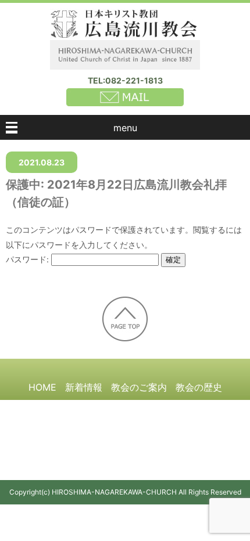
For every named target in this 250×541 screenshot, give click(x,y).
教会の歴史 (199, 387)
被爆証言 (37, 408)
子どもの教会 (60, 429)
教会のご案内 (139, 387)
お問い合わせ (125, 451)
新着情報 (83, 387)
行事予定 (115, 429)
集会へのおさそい (194, 408)
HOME (42, 387)
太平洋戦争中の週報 (106, 408)
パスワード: (28, 259)
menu (125, 128)
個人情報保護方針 (180, 429)
